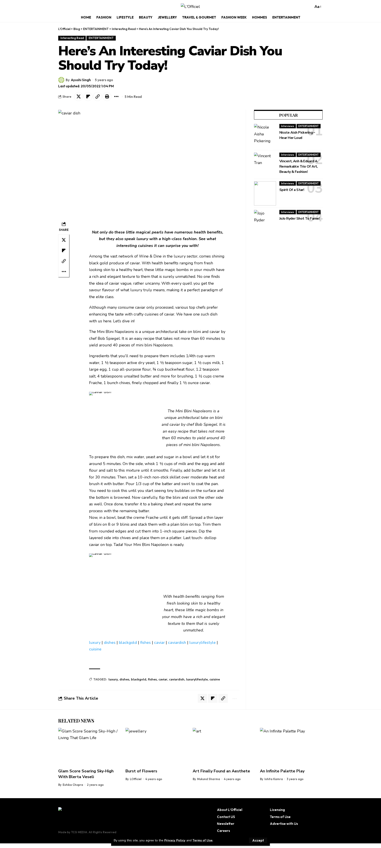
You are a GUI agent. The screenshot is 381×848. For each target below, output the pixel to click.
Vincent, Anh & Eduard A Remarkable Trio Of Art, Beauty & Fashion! (298, 166)
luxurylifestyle (202, 642)
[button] (258, 840)
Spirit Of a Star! (291, 189)
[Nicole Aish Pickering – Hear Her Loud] (265, 136)
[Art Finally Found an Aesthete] (224, 747)
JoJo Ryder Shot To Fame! (299, 218)
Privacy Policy (174, 840)
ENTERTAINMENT (101, 38)
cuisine (95, 649)
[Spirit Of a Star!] (265, 193)
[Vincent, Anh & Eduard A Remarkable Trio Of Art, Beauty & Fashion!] (265, 165)
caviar (159, 642)
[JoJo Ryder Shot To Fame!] (265, 222)
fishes (145, 642)
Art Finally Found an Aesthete (221, 771)
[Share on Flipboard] (88, 96)
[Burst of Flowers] (156, 747)
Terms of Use (202, 840)
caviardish (177, 642)
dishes (110, 642)
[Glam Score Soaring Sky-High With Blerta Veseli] (89, 747)
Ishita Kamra (273, 779)
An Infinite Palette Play (282, 771)
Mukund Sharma (208, 779)
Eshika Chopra (73, 784)
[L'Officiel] (190, 6)
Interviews (287, 126)
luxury (95, 642)
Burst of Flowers (141, 771)
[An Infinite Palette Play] (291, 747)
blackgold (128, 642)
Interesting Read (72, 38)
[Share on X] (78, 96)
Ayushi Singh (81, 80)
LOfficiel (136, 779)
